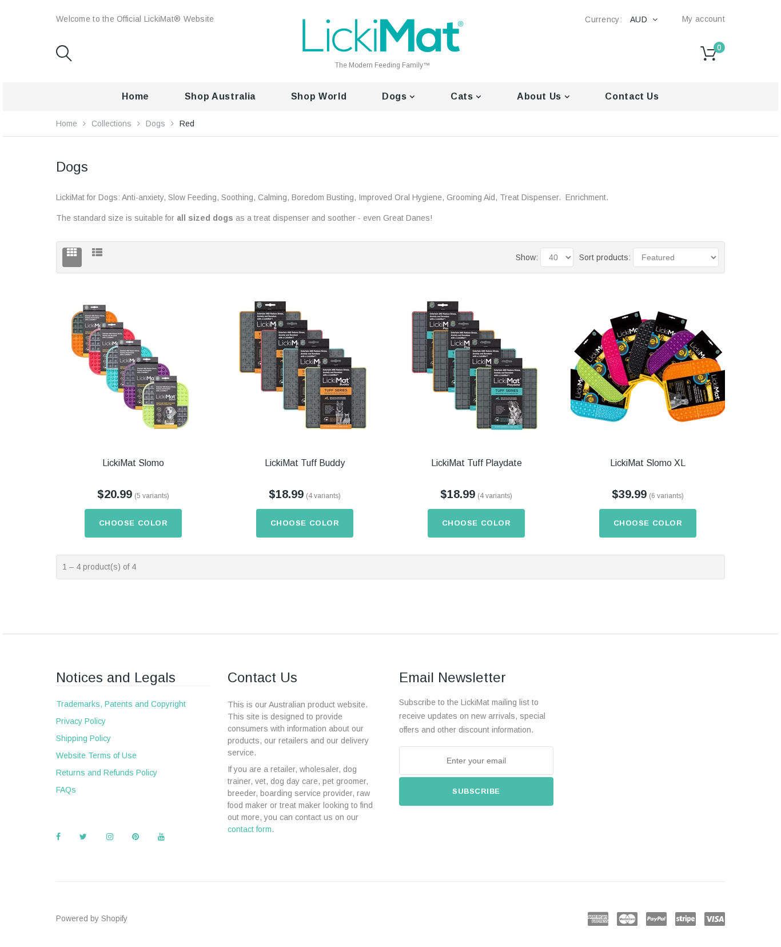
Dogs (395, 96)
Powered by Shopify (91, 918)
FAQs (66, 789)
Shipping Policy (83, 738)
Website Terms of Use (96, 755)
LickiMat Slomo (133, 463)
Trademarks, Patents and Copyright (121, 704)
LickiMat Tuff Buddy (305, 463)
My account (703, 18)
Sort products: (605, 257)
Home (135, 96)
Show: (527, 257)
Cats (463, 96)
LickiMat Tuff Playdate (476, 463)
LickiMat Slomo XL (648, 463)
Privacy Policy (81, 721)
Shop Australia (220, 96)
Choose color (133, 523)
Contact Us (632, 96)
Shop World (318, 96)
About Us (540, 96)
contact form (250, 829)
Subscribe (476, 791)
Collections (111, 123)
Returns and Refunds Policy (106, 772)
